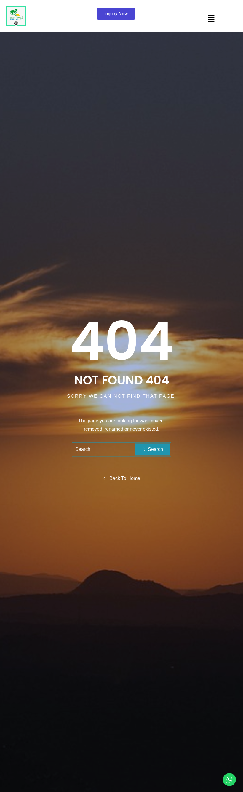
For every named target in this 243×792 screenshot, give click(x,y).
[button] (211, 18)
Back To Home (123, 478)
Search (155, 449)
